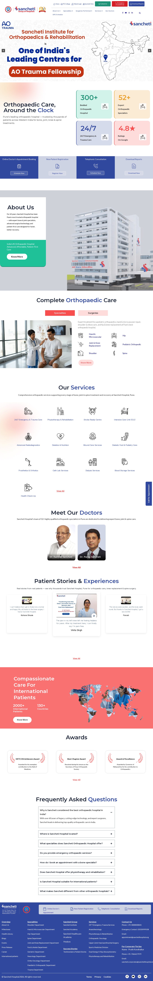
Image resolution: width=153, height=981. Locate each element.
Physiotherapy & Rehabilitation (60, 420)
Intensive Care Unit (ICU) (124, 420)
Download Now (134, 173)
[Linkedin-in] (145, 976)
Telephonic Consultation (110, 909)
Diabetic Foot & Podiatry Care (124, 445)
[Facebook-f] (127, 976)
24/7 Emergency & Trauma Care (28, 420)
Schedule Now (19, 173)
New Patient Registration (83, 909)
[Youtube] (133, 976)
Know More (17, 256)
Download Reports (135, 909)
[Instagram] (139, 976)
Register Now (57, 173)
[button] (3, 50)
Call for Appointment (149, 494)
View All (76, 658)
